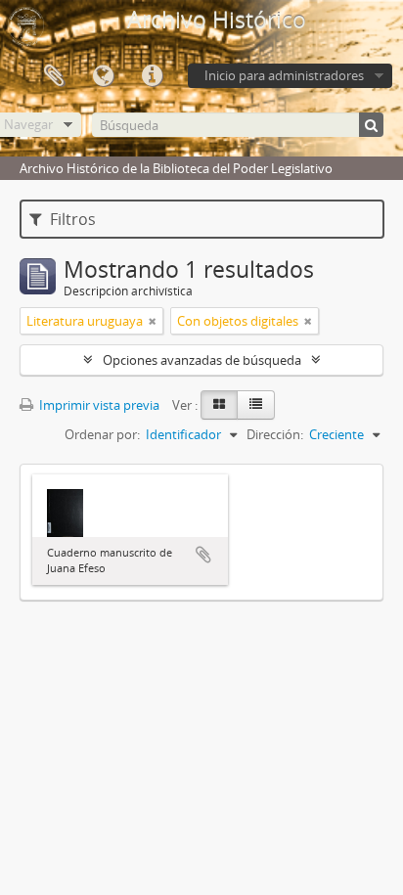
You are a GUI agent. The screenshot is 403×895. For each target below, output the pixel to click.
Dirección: (274, 434)
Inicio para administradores (284, 75)
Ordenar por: (102, 434)
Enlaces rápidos (151, 76)
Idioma (102, 76)
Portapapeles (53, 76)
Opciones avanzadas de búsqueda (202, 360)
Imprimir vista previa (97, 405)
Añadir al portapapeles (203, 554)
